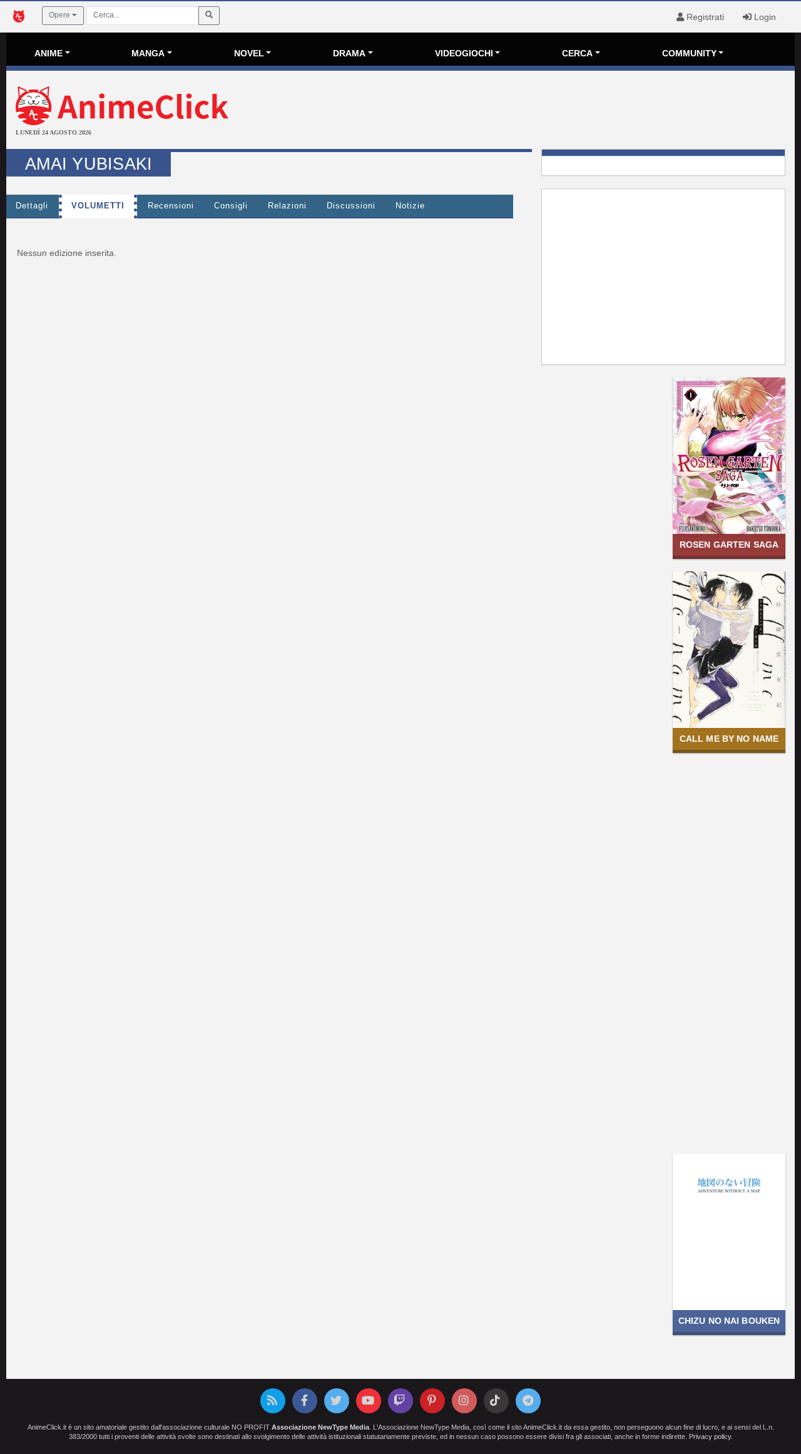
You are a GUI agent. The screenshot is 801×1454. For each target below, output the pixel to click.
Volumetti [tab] (98, 206)
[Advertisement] (531, 111)
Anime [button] (48, 53)
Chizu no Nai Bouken (729, 1321)
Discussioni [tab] (351, 206)
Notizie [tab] (410, 206)
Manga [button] (148, 53)
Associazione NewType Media (320, 1427)
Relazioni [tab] (287, 206)
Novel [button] (249, 53)
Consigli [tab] (231, 206)
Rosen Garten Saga (729, 545)
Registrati (704, 17)
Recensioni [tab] (171, 206)
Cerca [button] (577, 53)
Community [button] (689, 53)
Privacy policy (710, 1436)
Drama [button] (349, 53)
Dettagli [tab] (32, 206)
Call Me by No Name (729, 739)
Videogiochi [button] (464, 53)
